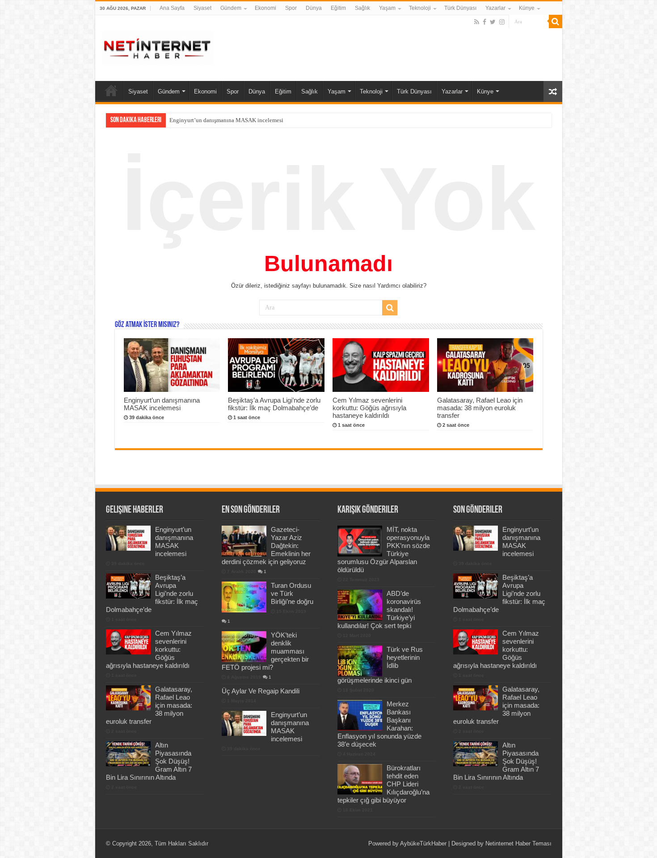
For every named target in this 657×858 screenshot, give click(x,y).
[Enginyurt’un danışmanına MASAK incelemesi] (244, 723)
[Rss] (476, 22)
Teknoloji (420, 8)
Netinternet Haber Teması (518, 843)
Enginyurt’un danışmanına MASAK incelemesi (162, 404)
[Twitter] (493, 22)
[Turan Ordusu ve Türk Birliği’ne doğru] (244, 597)
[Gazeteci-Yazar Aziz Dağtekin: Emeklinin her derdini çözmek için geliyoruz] (244, 541)
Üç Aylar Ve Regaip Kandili (260, 691)
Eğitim (338, 8)
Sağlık (362, 8)
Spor (291, 8)
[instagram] (501, 22)
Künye (527, 8)
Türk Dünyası (460, 8)
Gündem (230, 8)
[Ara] (555, 21)
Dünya (314, 8)
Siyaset (202, 8)
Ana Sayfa (172, 8)
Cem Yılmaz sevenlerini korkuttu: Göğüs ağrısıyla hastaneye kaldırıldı (369, 407)
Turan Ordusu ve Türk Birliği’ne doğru (292, 593)
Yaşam (387, 8)
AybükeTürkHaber (423, 843)
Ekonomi (265, 8)
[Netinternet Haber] (158, 46)
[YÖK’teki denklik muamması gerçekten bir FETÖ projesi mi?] (244, 646)
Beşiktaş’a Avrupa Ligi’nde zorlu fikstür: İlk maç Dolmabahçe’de (247, 120)
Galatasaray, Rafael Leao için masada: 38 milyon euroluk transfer (479, 407)
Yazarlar (495, 8)
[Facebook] (484, 22)
